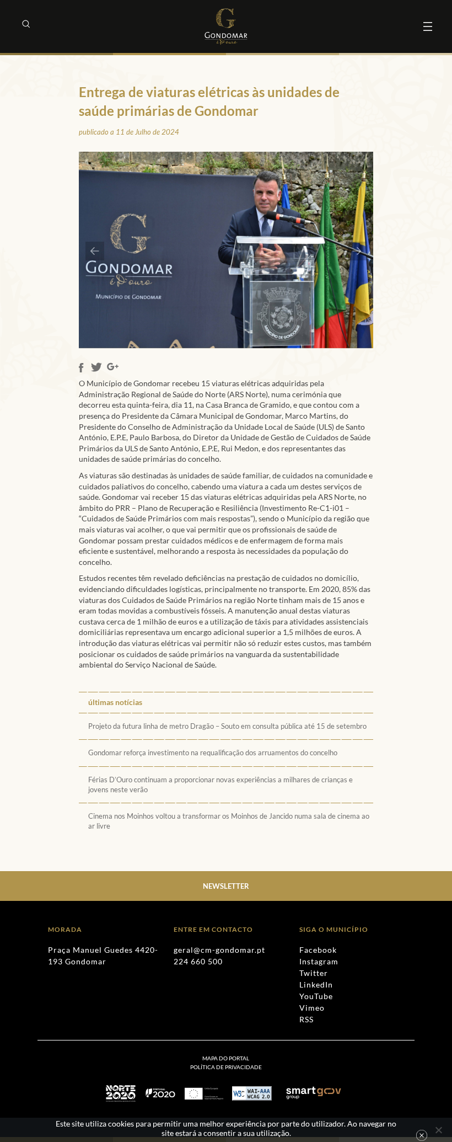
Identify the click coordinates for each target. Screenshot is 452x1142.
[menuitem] (225, 1067)
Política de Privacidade (226, 1067)
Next (357, 251)
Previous (94, 251)
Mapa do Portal (225, 1058)
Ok (421, 1135)
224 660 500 (198, 961)
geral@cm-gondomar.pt (219, 949)
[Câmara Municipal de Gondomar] (225, 26)
